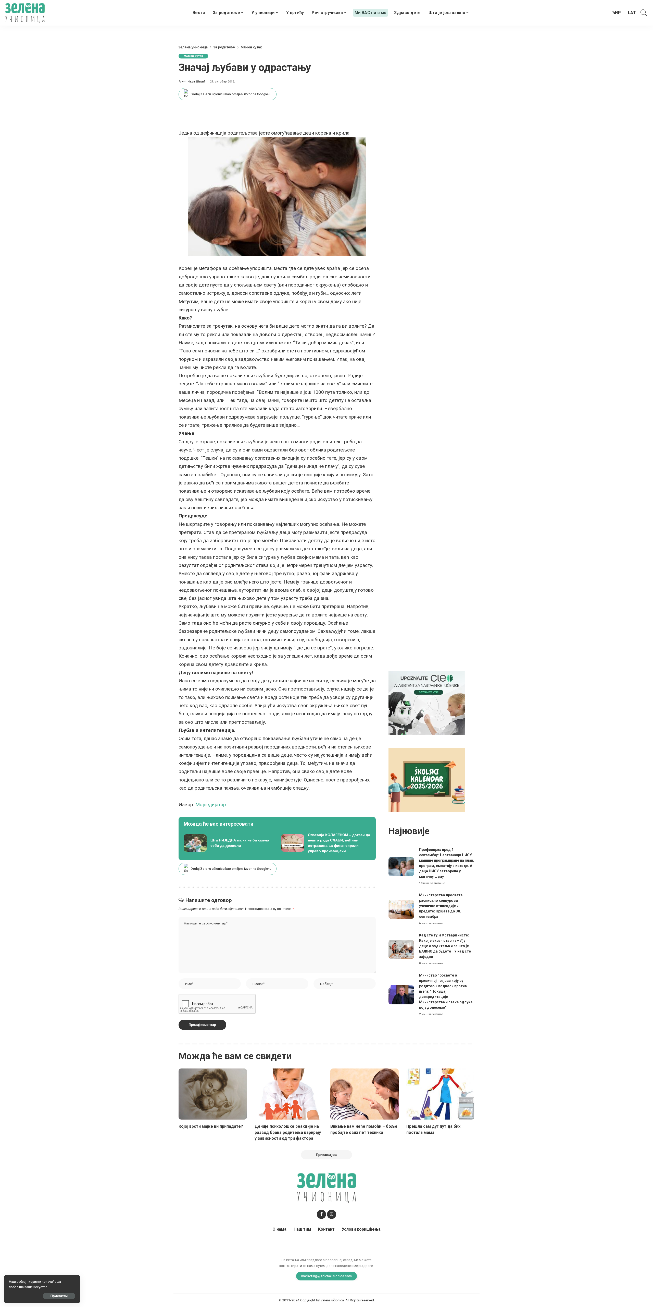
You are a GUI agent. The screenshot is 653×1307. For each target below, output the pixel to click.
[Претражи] (644, 13)
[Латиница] (632, 13)
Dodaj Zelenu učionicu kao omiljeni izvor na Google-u (231, 94)
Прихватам (59, 1296)
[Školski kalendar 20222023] (426, 779)
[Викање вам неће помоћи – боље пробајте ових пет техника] (364, 1094)
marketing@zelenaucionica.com (326, 1276)
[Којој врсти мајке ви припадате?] (213, 1094)
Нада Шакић (196, 81)
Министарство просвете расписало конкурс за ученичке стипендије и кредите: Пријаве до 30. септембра (440, 906)
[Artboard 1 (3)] (426, 702)
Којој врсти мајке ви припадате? (211, 1126)
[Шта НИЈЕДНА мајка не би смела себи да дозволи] (228, 843)
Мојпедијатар (210, 804)
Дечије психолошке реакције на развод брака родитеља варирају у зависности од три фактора (288, 1132)
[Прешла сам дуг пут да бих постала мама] (440, 1094)
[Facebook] (321, 1214)
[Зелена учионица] (25, 13)
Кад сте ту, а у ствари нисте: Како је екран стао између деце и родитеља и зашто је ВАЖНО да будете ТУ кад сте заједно (445, 946)
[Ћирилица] (616, 13)
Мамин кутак (193, 56)
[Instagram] (331, 1214)
